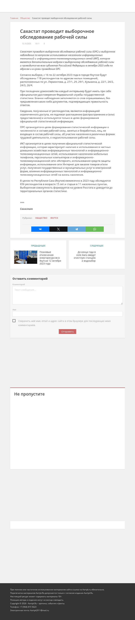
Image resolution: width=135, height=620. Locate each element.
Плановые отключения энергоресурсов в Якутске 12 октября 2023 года (50, 258)
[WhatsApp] (95, 229)
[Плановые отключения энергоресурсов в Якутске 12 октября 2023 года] (25, 257)
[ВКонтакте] (40, 229)
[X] (58, 229)
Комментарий (19, 284)
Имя (14, 309)
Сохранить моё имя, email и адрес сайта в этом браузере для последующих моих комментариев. (64, 321)
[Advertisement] (67, 362)
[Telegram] (77, 229)
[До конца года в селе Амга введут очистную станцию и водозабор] (109, 257)
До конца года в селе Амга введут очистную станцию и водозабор (85, 256)
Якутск (54, 218)
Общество (41, 218)
